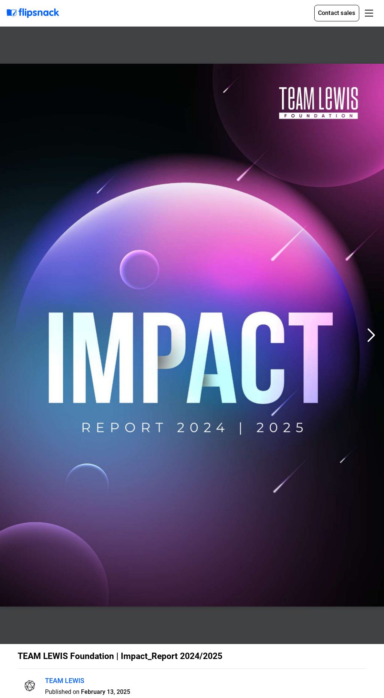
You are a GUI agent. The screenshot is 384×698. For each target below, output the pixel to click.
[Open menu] (369, 13)
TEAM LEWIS (64, 681)
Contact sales (337, 12)
